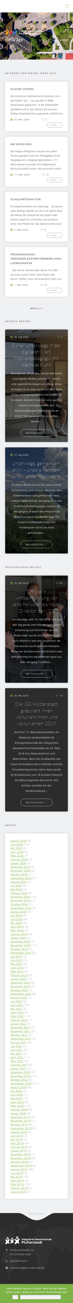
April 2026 (17, 852)
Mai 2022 (16, 1009)
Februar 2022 (18, 1020)
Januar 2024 (18, 938)
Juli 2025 (16, 885)
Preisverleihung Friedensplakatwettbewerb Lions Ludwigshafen (35, 259)
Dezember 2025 (20, 867)
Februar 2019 (19, 1147)
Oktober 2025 (19, 874)
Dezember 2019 (20, 1117)
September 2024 (21, 908)
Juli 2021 (16, 1046)
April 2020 (17, 1102)
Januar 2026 (18, 863)
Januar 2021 (18, 1068)
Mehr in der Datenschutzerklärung (40, 1297)
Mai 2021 (16, 1053)
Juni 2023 (16, 960)
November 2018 (20, 1158)
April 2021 (17, 1057)
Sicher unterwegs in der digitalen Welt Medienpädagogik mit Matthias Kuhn (36, 355)
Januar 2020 (18, 1113)
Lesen (53, 125)
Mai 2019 (16, 1139)
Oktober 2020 (19, 1079)
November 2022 (20, 986)
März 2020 (17, 1106)
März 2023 (17, 971)
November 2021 (20, 1031)
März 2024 (17, 930)
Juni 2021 (16, 1050)
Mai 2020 (16, 1098)
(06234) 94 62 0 (18, 1260)
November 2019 (20, 1121)
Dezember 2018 (20, 1154)
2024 (53, 40)
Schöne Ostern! (22, 89)
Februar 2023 (18, 975)
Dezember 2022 (20, 982)
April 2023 (17, 967)
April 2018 (17, 1180)
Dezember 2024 (20, 896)
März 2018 (17, 1184)
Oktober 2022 (19, 990)
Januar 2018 (18, 1191)
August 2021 (18, 1042)
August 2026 (18, 840)
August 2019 (18, 1132)
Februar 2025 (18, 893)
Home (43, 40)
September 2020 (21, 1083)
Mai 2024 (16, 923)
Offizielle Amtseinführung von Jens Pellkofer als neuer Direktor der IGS (36, 601)
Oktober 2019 (19, 1124)
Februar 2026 (18, 859)
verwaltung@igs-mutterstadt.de (27, 1267)
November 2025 (20, 870)
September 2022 (20, 994)
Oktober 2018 (19, 1162)
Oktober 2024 (19, 904)
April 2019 (17, 1143)
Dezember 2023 (20, 941)
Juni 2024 (16, 919)
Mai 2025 (16, 889)
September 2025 (20, 878)
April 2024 (17, 926)
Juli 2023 (16, 956)
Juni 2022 (16, 1005)
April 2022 (17, 1012)
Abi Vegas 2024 (21, 144)
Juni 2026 (16, 844)
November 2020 (20, 1076)
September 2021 (21, 1038)
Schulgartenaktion (25, 199)
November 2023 (20, 945)
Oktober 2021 (19, 1035)
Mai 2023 (16, 964)
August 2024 (18, 911)
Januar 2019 (18, 1150)
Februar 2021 (19, 1065)
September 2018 (21, 1165)
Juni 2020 (16, 1094)
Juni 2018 (16, 1173)
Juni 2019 (16, 1135)
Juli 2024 (16, 915)
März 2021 (17, 1061)
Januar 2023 (18, 979)
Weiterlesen (35, 433)
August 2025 (18, 882)
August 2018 (18, 1169)
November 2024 (20, 900)
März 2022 (17, 1016)
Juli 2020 (16, 1091)
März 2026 (17, 855)
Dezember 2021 (20, 1027)
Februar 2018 (19, 1188)
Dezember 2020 (20, 1072)
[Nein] (68, 1293)
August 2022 (18, 997)
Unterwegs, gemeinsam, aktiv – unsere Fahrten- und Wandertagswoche (36, 469)
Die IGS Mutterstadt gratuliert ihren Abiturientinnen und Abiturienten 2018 (36, 713)
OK (15, 1297)
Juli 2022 (16, 1001)
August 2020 (18, 1087)
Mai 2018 (16, 1177)
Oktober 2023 (19, 949)
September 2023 (20, 952)
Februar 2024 (19, 934)
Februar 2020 (19, 1109)
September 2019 (21, 1128)
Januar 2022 (18, 1023)
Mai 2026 (16, 848)
